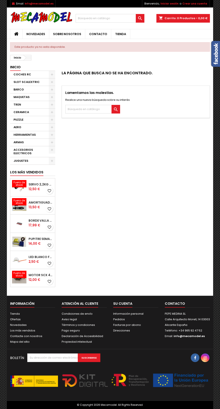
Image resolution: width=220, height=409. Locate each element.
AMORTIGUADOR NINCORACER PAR (41, 202)
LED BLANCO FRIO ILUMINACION (41, 257)
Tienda (120, 34)
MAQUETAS (22, 97)
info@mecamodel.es (39, 3)
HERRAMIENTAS (25, 135)
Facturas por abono (127, 325)
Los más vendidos (26, 172)
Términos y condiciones (78, 325)
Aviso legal (69, 319)
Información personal (128, 314)
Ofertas (15, 319)
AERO (17, 127)
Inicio (15, 67)
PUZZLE (18, 120)
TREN (17, 105)
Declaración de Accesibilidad (82, 336)
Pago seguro (71, 330)
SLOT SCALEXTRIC (27, 82)
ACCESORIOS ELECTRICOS (23, 151)
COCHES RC (22, 74)
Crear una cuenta (194, 3)
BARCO (19, 89)
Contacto (98, 34)
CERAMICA (21, 112)
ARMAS (19, 142)
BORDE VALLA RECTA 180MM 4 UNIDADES (41, 220)
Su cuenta (122, 303)
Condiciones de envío (77, 314)
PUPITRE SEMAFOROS (41, 239)
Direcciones (121, 330)
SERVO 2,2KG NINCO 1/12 (41, 184)
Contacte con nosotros (26, 336)
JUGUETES (21, 161)
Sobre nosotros (67, 34)
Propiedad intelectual (77, 342)
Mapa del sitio (20, 342)
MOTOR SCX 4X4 (41, 275)
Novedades (35, 34)
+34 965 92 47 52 (190, 330)
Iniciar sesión (169, 3)
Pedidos (119, 319)
